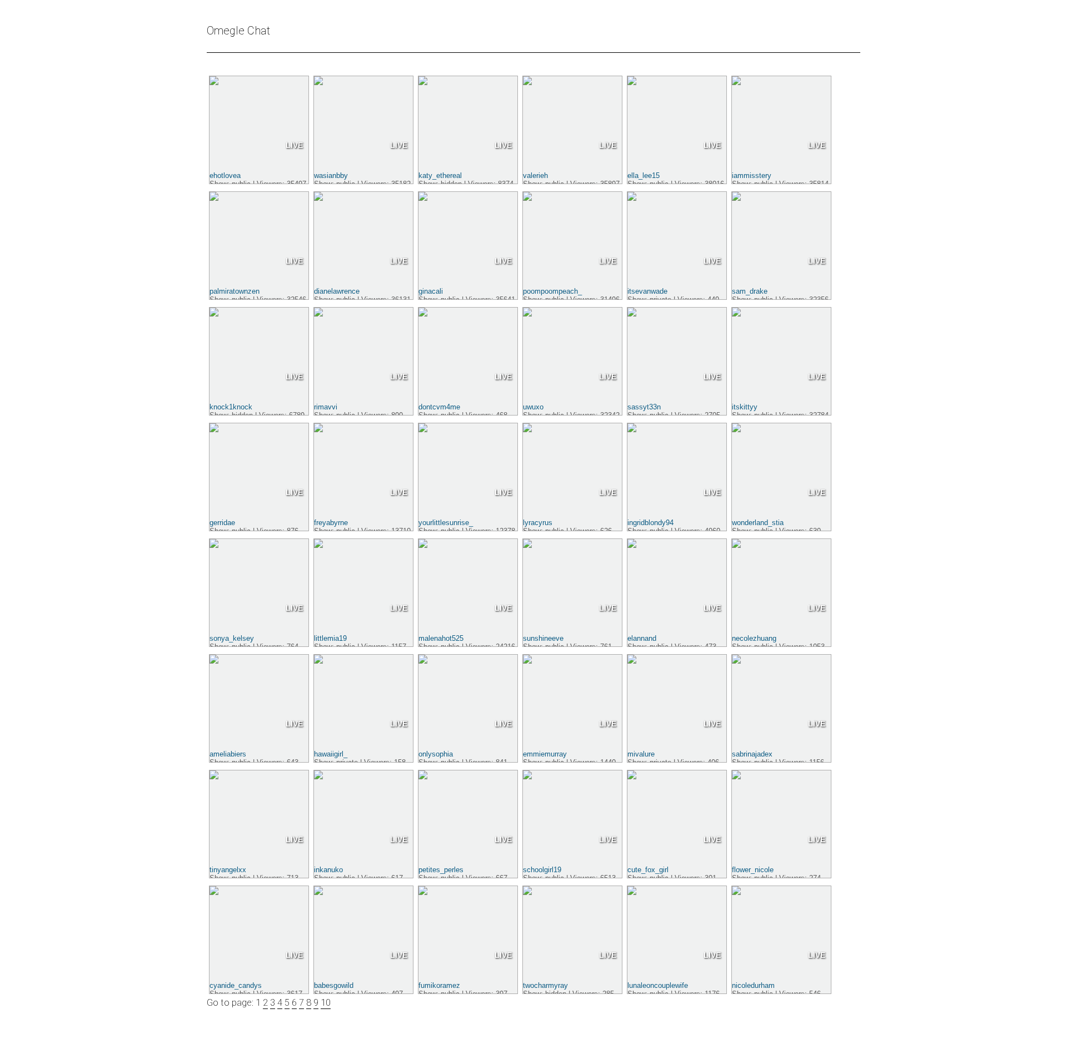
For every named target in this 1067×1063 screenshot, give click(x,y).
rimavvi (325, 407)
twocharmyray (545, 985)
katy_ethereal (440, 175)
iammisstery (751, 175)
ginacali (430, 291)
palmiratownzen (235, 291)
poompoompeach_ (552, 291)
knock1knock (231, 407)
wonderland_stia (758, 522)
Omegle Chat (238, 30)
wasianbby (331, 175)
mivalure (641, 754)
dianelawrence (337, 291)
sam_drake (749, 291)
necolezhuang (754, 638)
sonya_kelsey (232, 638)
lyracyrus (537, 522)
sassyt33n (644, 407)
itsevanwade (647, 291)
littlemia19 (330, 638)
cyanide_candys (236, 985)
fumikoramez (439, 985)
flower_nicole (753, 870)
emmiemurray (545, 754)
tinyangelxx (228, 870)
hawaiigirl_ (330, 754)
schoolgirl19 (542, 870)
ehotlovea (225, 175)
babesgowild (333, 985)
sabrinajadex (752, 754)
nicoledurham (753, 985)
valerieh (535, 175)
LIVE (294, 145)
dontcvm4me (439, 407)
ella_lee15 (643, 175)
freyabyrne (331, 522)
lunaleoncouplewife (657, 985)
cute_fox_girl (648, 870)
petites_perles (440, 870)
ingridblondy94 (650, 522)
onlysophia (435, 754)
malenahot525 (440, 638)
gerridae (222, 522)
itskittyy (744, 407)
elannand (641, 638)
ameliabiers (228, 754)
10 (326, 1002)
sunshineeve (543, 638)
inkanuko (328, 870)
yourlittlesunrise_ (445, 522)
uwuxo (533, 407)
